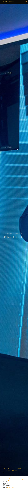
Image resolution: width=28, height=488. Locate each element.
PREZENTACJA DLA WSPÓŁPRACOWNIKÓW (13, 480)
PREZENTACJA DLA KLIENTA (9, 479)
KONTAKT (4, 478)
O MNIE (4, 474)
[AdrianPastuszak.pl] (8, 2)
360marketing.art (10, 487)
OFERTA (4, 475)
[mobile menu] (26, 2)
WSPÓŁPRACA (5, 477)
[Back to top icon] (25, 485)
